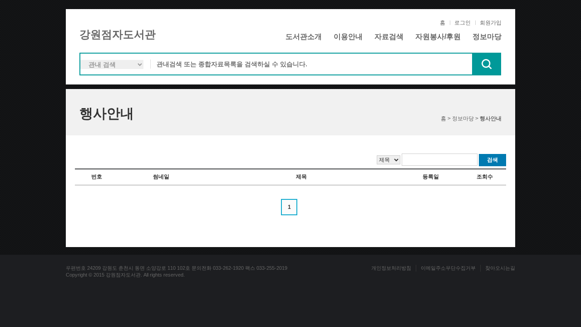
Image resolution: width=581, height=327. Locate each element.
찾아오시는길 (500, 268)
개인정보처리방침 (391, 268)
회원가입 (491, 23)
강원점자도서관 (117, 34)
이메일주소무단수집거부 (448, 268)
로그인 (462, 23)
